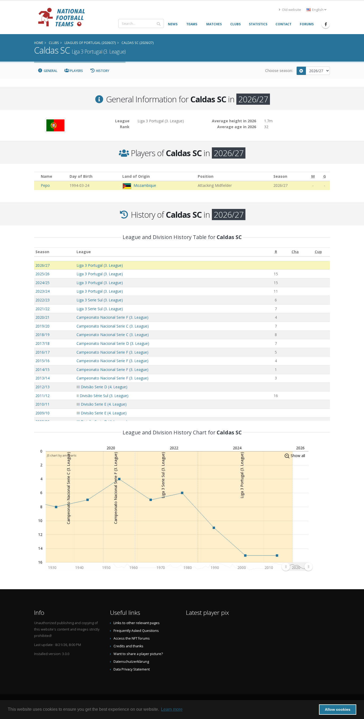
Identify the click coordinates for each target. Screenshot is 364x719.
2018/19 (42, 334)
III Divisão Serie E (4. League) (101, 404)
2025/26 (42, 273)
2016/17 (42, 352)
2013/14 (42, 378)
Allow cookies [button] (337, 709)
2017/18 (42, 343)
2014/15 (42, 369)
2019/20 (42, 326)
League (83, 251)
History (102, 70)
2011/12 (42, 395)
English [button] (317, 9)
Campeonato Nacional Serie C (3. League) (112, 326)
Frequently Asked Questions (136, 630)
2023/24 (42, 291)
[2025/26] (301, 71)
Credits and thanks (128, 646)
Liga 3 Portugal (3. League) (99, 265)
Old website (291, 9)
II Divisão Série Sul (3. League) (102, 395)
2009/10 (42, 412)
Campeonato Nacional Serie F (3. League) (112, 317)
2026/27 (42, 265)
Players (76, 70)
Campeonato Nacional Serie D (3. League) (112, 343)
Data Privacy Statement (132, 669)
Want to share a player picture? (138, 654)
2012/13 (42, 386)
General (50, 70)
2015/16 (42, 360)
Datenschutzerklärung (131, 661)
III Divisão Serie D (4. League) (101, 386)
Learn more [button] (172, 709)
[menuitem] (297, 567)
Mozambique (145, 185)
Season (42, 251)
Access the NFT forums (132, 638)
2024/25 (42, 282)
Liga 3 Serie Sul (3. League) (99, 299)
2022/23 (42, 299)
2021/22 (42, 308)
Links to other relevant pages (137, 623)
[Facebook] (326, 24)
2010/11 (42, 404)
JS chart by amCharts (61, 455)
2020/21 (42, 317)
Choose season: (279, 70)
